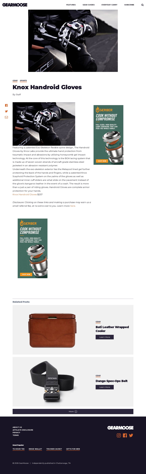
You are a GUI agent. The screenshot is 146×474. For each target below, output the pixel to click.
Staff (18, 94)
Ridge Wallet (35, 449)
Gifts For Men (73, 449)
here (72, 206)
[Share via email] (6, 117)
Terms (16, 435)
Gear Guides (89, 5)
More (71, 411)
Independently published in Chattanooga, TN (51, 463)
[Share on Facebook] (6, 105)
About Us (17, 427)
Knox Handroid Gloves (25, 194)
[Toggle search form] (142, 5)
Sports (23, 81)
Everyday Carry (109, 5)
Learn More (106, 337)
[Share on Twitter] (6, 111)
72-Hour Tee (19, 449)
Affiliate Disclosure (23, 430)
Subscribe (129, 5)
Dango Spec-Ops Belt (111, 381)
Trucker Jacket (54, 449)
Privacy (16, 433)
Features (71, 5)
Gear (15, 81)
